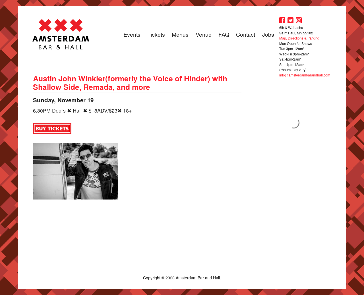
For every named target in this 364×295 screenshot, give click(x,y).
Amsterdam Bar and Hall (60, 34)
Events (131, 34)
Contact (245, 34)
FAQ (223, 34)
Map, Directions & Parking (299, 38)
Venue (204, 34)
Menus (180, 34)
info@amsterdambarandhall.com (304, 74)
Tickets (156, 34)
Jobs (268, 34)
